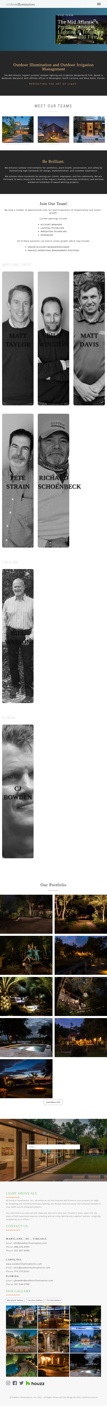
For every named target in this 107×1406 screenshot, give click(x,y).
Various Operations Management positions (53, 250)
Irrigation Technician (54, 231)
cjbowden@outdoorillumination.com (33, 1280)
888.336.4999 (22, 1246)
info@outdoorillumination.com (30, 1243)
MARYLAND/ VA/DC (18, 144)
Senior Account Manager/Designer (48, 247)
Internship (47, 235)
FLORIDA (89, 144)
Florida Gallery (54, 1300)
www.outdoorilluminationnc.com (24, 1263)
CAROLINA (53, 144)
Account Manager (51, 224)
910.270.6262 (22, 1271)
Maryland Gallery (15, 1300)
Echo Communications (87, 1397)
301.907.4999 (22, 1250)
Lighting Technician (52, 228)
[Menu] (98, 4)
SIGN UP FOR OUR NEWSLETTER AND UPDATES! (53, 1141)
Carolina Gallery (35, 1300)
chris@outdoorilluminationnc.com (31, 1267)
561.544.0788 (22, 1284)
